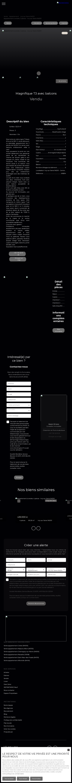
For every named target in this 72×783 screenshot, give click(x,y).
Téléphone (12, 400)
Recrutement (8, 711)
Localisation (51, 568)
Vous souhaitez (11, 409)
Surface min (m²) (33, 574)
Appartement (14, 16)
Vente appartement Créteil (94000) (16, 646)
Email (10, 394)
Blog (5, 714)
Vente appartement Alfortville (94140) (17, 660)
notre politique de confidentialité (13, 774)
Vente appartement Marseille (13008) (16, 654)
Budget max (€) (13, 574)
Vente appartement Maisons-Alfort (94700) (18, 649)
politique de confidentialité (30, 597)
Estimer (6, 675)
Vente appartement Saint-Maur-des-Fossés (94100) (21, 657)
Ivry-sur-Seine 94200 (27, 16)
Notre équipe (8, 705)
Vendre (6, 678)
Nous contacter (9, 690)
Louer (6, 681)
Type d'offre (10, 568)
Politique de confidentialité (13, 720)
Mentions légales (9, 717)
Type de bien (31, 568)
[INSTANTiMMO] (63, 4)
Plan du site (8, 723)
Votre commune (14, 405)
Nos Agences (8, 708)
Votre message (13, 416)
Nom (10, 389)
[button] (62, 81)
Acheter (6, 672)
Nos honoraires (9, 726)
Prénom (11, 383)
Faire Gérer (7, 684)
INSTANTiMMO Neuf (11, 687)
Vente (6, 16)
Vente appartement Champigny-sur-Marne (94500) (21, 651)
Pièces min (52, 574)
